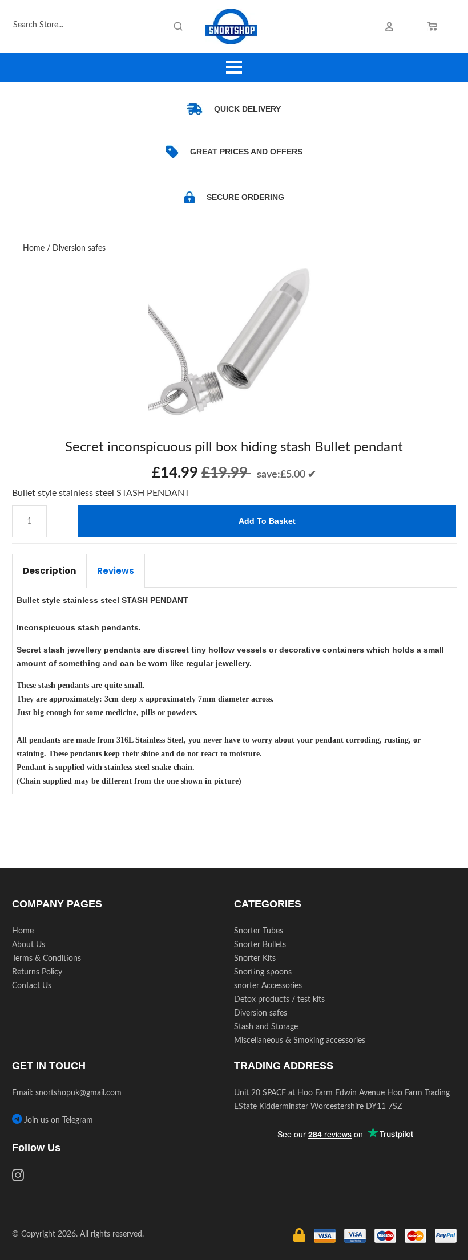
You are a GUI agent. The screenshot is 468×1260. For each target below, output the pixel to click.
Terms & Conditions (46, 959)
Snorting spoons (263, 972)
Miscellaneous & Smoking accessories (299, 1041)
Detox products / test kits (279, 1000)
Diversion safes (79, 248)
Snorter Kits (255, 959)
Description (49, 571)
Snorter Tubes (258, 931)
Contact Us (31, 986)
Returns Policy (37, 972)
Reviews (115, 571)
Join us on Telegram (57, 1120)
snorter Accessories (268, 986)
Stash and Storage (266, 1027)
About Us (28, 945)
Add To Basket (267, 520)
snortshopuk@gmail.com (78, 1093)
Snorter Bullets (260, 945)
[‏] (18, 1177)
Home (34, 248)
